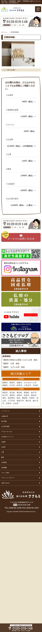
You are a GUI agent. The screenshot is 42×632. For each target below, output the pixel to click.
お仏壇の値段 (5, 426)
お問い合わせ (5, 483)
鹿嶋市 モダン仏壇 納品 (14, 367)
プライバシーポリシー (8, 478)
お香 (2, 452)
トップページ (5, 411)
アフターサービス (6, 431)
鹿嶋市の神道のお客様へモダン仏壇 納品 (20, 360)
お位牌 (3, 447)
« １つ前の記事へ (9, 70)
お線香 (3, 442)
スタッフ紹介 (5, 472)
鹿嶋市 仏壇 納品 (11, 363)
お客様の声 (4, 416)
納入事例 (21, 351)
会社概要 (4, 467)
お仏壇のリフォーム (7, 437)
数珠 (2, 457)
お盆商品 (4, 462)
